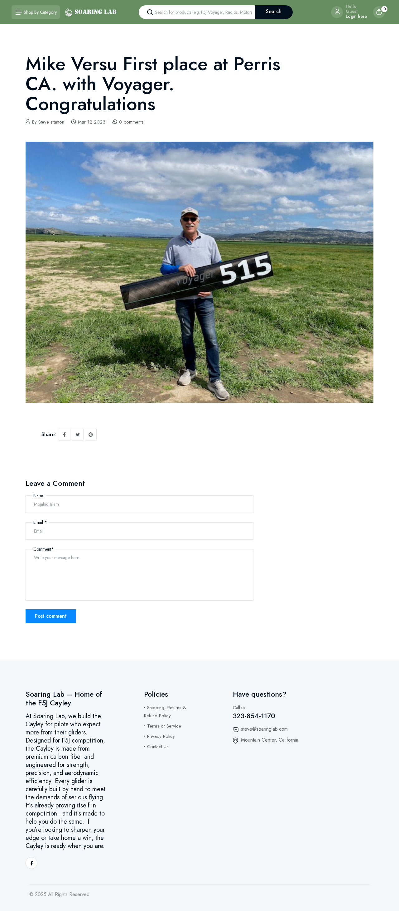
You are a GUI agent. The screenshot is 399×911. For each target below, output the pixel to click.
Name (38, 495)
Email (40, 522)
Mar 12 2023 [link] (91, 122)
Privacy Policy (161, 736)
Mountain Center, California (269, 739)
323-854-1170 (254, 716)
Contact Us (158, 746)
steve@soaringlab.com (264, 729)
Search (273, 11)
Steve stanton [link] (51, 122)
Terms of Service (164, 726)
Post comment (51, 616)
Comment (43, 549)
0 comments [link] (131, 122)
